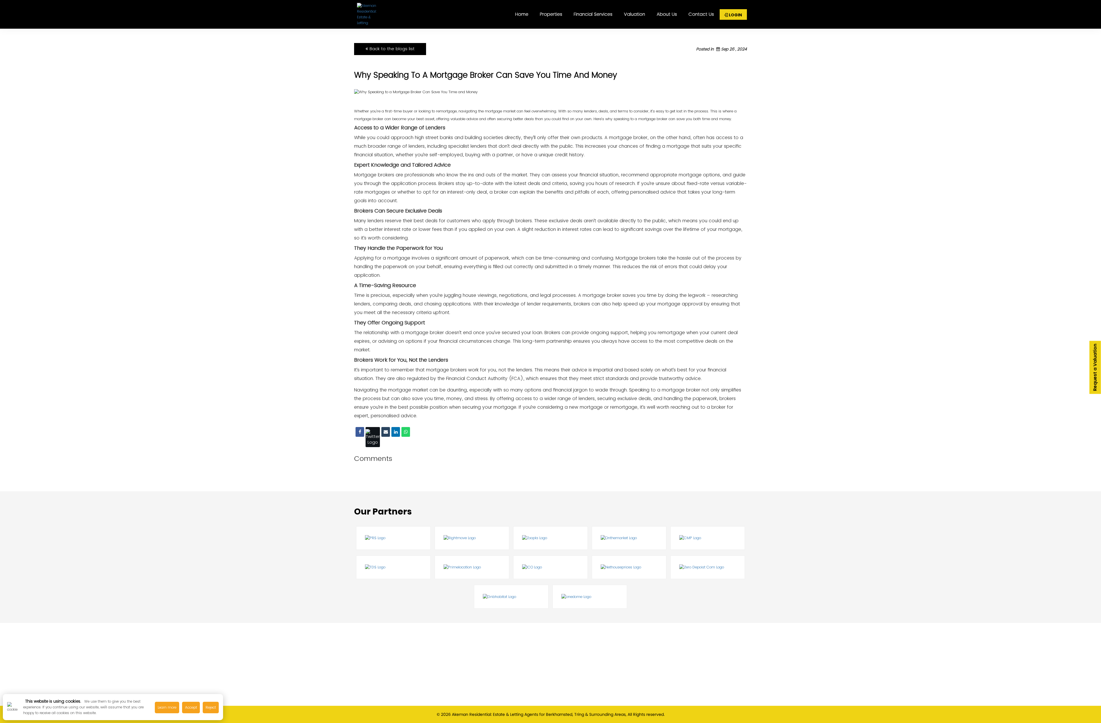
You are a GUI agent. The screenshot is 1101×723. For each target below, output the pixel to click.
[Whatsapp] (405, 432)
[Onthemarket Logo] (629, 538)
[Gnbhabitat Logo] (511, 596)
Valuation (634, 14)
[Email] (385, 432)
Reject (211, 707)
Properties (551, 14)
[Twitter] (373, 437)
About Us (667, 14)
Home (521, 14)
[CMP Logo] (707, 538)
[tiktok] (448, 697)
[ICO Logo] (550, 567)
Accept (191, 707)
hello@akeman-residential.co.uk (453, 688)
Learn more (167, 707)
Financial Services (593, 14)
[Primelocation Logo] (472, 567)
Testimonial (654, 663)
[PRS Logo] (393, 538)
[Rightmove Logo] (472, 538)
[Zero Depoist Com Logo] (707, 567)
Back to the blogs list (391, 49)
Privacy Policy (656, 673)
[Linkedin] (395, 432)
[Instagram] (423, 697)
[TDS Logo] (393, 567)
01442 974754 (432, 678)
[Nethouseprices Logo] (629, 567)
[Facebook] (360, 432)
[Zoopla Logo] (550, 538)
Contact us (701, 14)
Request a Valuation (1095, 367)
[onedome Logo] (590, 596)
